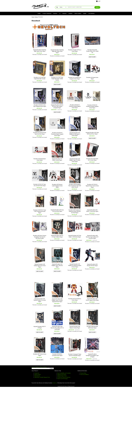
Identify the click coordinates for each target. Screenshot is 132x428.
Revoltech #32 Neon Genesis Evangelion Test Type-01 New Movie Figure (39, 237)
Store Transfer (47, 13)
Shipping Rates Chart (62, 375)
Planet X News (37, 374)
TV (59, 13)
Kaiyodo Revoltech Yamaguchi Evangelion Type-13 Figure (92, 355)
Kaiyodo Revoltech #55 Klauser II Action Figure (75, 327)
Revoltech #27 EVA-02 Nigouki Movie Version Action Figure (92, 186)
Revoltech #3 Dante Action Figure (92, 78)
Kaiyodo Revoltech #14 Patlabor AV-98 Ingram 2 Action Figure (74, 134)
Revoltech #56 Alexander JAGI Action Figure (92, 327)
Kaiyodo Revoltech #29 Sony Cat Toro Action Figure (57, 210)
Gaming (70, 13)
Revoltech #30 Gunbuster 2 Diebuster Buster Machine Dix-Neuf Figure (75, 211)
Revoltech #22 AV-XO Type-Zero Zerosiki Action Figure (39, 185)
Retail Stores (37, 375)
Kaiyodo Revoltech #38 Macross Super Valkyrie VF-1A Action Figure (92, 237)
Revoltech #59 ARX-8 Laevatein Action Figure (57, 354)
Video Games (77, 13)
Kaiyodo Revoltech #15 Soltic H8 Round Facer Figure (92, 133)
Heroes (64, 13)
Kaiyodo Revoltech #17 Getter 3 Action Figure (57, 159)
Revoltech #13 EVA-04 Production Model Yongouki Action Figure (57, 134)
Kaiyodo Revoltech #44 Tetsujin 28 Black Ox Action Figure (40, 300)
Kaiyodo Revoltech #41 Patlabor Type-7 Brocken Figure (57, 265)
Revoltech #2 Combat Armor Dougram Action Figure (74, 78)
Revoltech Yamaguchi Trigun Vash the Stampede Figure (74, 355)
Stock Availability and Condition (64, 373)
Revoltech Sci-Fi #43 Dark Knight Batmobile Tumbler (40, 78)
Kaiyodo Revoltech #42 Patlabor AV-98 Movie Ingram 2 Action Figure (74, 265)
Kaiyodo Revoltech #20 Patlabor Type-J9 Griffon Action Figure (74, 160)
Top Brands (91, 13)
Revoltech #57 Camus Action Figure (39, 354)
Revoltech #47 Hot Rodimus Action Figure (74, 299)
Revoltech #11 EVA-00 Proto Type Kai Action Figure (39, 133)
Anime (84, 13)
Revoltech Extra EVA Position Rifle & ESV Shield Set (92, 51)
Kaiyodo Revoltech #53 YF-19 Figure (40, 327)
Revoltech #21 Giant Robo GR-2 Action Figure (92, 159)
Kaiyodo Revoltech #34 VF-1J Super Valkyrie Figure (57, 236)
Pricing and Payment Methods (63, 377)
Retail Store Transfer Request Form (42, 377)
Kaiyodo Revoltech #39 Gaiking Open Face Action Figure (40, 266)
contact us (54, 382)
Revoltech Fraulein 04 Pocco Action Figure (74, 50)
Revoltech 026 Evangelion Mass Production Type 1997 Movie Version (74, 186)
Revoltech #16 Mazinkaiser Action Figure (40, 159)
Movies (55, 13)
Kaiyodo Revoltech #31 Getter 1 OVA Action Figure (92, 210)
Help (45, 367)
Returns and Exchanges (62, 378)
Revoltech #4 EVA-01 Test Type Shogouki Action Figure (39, 105)
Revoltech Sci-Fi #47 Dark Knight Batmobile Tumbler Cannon (57, 79)
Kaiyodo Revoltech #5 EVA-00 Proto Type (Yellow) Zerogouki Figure (57, 106)
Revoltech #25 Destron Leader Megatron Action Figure (57, 186)
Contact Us (34, 367)
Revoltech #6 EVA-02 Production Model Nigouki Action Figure (75, 106)
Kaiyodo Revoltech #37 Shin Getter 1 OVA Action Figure (74, 236)
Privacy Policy (83, 373)
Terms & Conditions (84, 374)
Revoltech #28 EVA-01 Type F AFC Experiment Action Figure (39, 211)
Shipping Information (61, 374)
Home (39, 13)
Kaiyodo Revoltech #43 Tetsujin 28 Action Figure (92, 265)
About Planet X (40, 367)
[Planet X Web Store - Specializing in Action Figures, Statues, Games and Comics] (40, 5)
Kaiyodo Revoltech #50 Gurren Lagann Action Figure (92, 299)
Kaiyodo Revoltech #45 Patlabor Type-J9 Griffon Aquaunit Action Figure (57, 300)
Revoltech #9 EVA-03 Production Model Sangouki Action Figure (92, 106)
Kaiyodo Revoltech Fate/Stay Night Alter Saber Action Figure (57, 51)
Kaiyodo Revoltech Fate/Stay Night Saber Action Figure (39, 50)
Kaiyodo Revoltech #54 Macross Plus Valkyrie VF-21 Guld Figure (57, 328)
